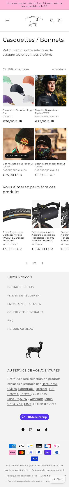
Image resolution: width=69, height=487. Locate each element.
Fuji (51, 389)
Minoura (13, 399)
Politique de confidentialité (21, 475)
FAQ (10, 320)
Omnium (36, 399)
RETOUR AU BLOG (20, 328)
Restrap (13, 394)
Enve (27, 403)
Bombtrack (26, 389)
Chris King (15, 403)
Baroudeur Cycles (25, 465)
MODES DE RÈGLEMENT (24, 295)
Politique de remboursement (47, 470)
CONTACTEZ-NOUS (20, 287)
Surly (23, 399)
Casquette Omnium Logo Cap (18, 111)
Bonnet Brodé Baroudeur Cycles (18, 165)
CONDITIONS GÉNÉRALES (25, 312)
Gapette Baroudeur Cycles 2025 (46, 111)
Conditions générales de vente (25, 481)
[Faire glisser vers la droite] (43, 263)
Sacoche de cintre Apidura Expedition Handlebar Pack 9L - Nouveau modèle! (44, 236)
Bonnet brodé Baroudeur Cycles (50, 165)
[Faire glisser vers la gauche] (26, 263)
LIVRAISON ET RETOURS (24, 304)
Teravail (25, 394)
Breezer (41, 389)
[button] (7, 20)
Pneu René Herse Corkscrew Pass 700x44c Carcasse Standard (14, 236)
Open (49, 399)
